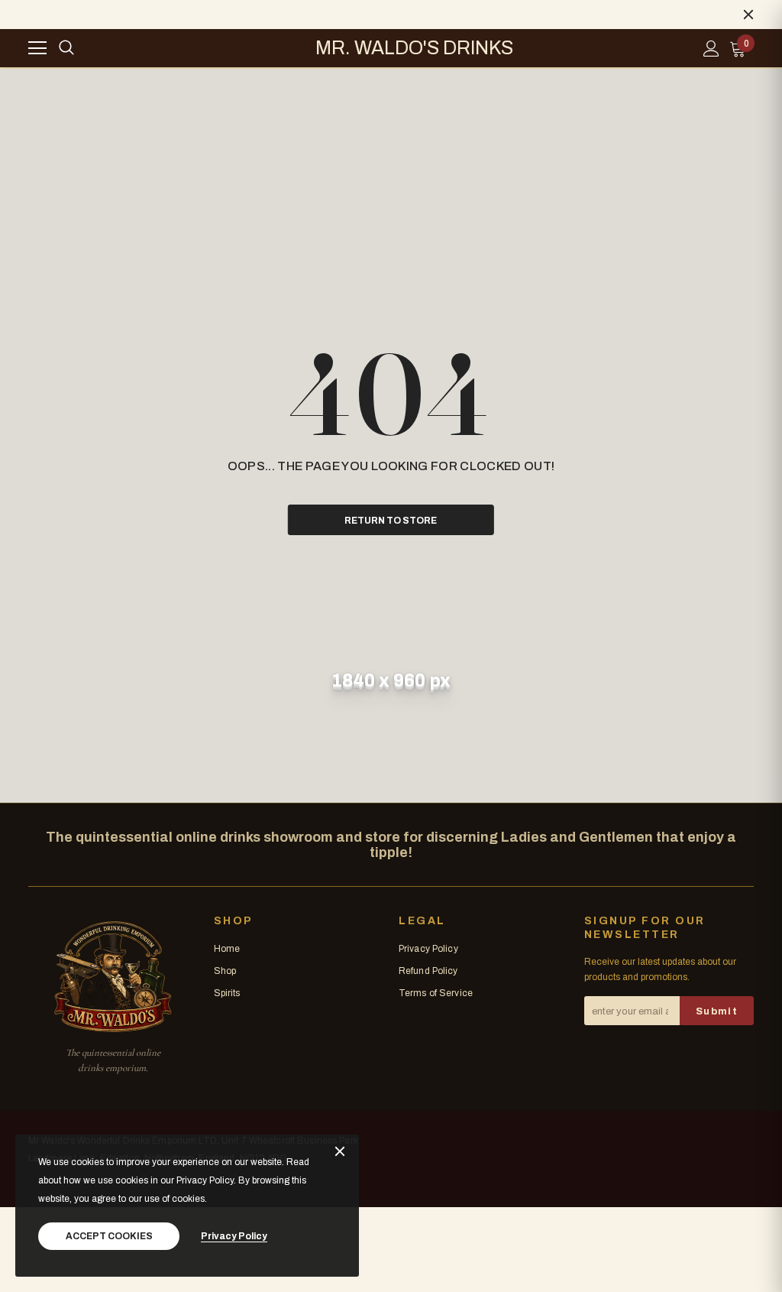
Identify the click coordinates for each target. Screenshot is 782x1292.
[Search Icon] (66, 48)
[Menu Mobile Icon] (37, 48)
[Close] (339, 1152)
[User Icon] (711, 49)
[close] (748, 14)
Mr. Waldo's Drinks (414, 48)
